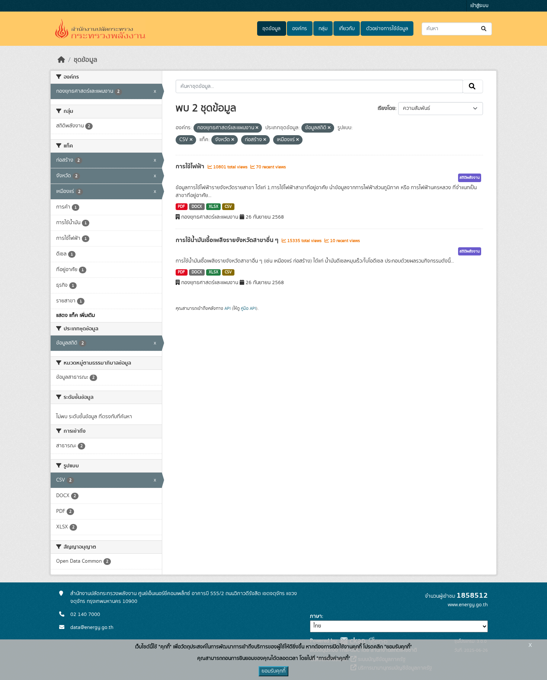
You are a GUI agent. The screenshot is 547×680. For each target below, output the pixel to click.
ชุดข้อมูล (271, 28)
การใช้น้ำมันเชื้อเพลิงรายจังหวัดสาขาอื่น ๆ (228, 240)
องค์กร (299, 28)
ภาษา (316, 616)
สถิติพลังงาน (470, 177)
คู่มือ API (248, 308)
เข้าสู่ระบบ (479, 5)
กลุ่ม (323, 28)
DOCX (197, 207)
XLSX (213, 207)
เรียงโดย (386, 108)
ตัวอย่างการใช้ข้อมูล (387, 28)
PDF (181, 207)
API (227, 308)
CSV (228, 207)
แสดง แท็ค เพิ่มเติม (75, 315)
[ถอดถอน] (257, 128)
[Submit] (484, 28)
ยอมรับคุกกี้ (273, 671)
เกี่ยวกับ (347, 28)
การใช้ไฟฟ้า (191, 166)
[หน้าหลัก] (61, 60)
